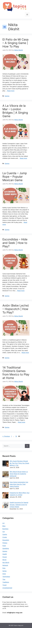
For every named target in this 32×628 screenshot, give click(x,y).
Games (7, 96)
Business (5, 529)
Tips (3, 579)
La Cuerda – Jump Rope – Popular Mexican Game (14, 176)
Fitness (4, 543)
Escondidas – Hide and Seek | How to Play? (14, 243)
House (4, 557)
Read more (10, 91)
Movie (4, 560)
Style (4, 574)
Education (5, 540)
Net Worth (5, 562)
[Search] (27, 446)
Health (4, 554)
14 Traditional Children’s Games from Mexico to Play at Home (15, 373)
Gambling (5, 548)
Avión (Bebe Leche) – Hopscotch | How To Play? (15, 309)
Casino (4, 534)
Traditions (5, 582)
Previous (6, 436)
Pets (3, 568)
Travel (4, 585)
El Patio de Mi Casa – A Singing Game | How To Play (15, 43)
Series (4, 571)
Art (3, 523)
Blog (3, 526)
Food (4, 545)
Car (3, 531)
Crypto (4, 537)
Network (5, 565)
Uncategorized (7, 588)
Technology (6, 576)
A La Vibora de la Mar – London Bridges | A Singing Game (15, 111)
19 (16, 436)
